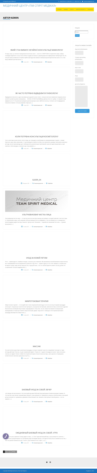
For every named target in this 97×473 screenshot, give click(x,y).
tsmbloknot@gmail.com (89, 1)
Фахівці (66, 9)
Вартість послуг (80, 9)
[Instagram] (50, 462)
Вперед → (14, 451)
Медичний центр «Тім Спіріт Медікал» (29, 5)
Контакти (90, 9)
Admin (15, 17)
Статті (71, 9)
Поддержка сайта (90, 470)
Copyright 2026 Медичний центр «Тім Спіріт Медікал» (15, 470)
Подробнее (49, 62)
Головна (59, 9)
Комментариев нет (37, 62)
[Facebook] (46, 462)
